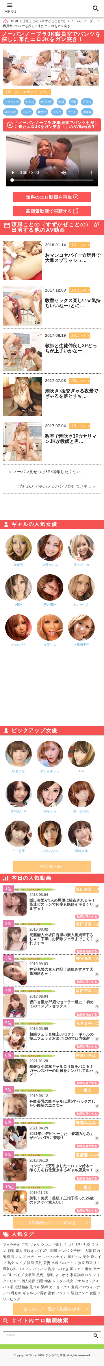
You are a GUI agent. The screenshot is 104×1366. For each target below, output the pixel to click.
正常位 (87, 101)
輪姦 (47, 1281)
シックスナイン (54, 1257)
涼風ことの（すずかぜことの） (27, 92)
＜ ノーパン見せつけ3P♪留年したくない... (43, 471)
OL (10, 1275)
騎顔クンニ (79, 1293)
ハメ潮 (8, 1287)
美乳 (38, 1263)
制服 (61, 101)
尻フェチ (77, 1269)
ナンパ (63, 1251)
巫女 (51, 1293)
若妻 (46, 1263)
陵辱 (30, 1263)
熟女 (11, 1263)
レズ (22, 1257)
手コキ (69, 1245)
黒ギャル (74, 1257)
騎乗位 (42, 112)
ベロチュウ (68, 1263)
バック (27, 112)
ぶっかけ (62, 1275)
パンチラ (63, 1293)
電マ (14, 1257)
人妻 (88, 1251)
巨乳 (73, 101)
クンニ (57, 112)
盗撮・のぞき (58, 1269)
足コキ (34, 1287)
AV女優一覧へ (52, 866)
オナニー (34, 1257)
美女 (86, 1257)
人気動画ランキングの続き (52, 1222)
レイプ (21, 1263)
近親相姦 (21, 1287)
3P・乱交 (83, 1245)
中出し (72, 112)
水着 (54, 1263)
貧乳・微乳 (45, 1275)
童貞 (74, 1287)
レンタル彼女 (63, 1281)
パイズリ (42, 1251)
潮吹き (87, 112)
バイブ (18, 1275)
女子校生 (46, 101)
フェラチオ (12, 101)
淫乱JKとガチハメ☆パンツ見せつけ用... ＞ (59, 486)
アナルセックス (87, 1281)
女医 (93, 1293)
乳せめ (16, 1293)
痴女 (88, 1269)
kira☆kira (10, 112)
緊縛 (44, 1287)
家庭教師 (77, 1275)
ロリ (88, 1275)
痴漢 (39, 1281)
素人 (19, 1251)
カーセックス (59, 1287)
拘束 (81, 1263)
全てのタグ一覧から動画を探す (52, 1309)
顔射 (11, 1251)
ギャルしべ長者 (35, 1293)
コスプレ (25, 1269)
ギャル (29, 101)
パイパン (40, 1269)
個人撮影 (28, 1281)
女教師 (30, 1275)
